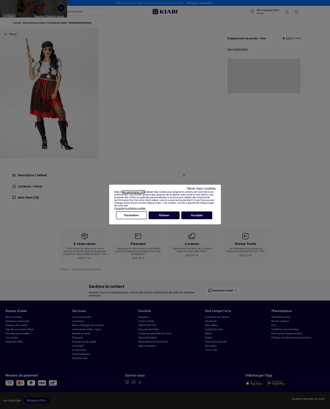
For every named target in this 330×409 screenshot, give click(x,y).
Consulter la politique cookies (130, 208)
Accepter (197, 215)
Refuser (164, 215)
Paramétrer (131, 215)
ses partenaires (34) (134, 192)
